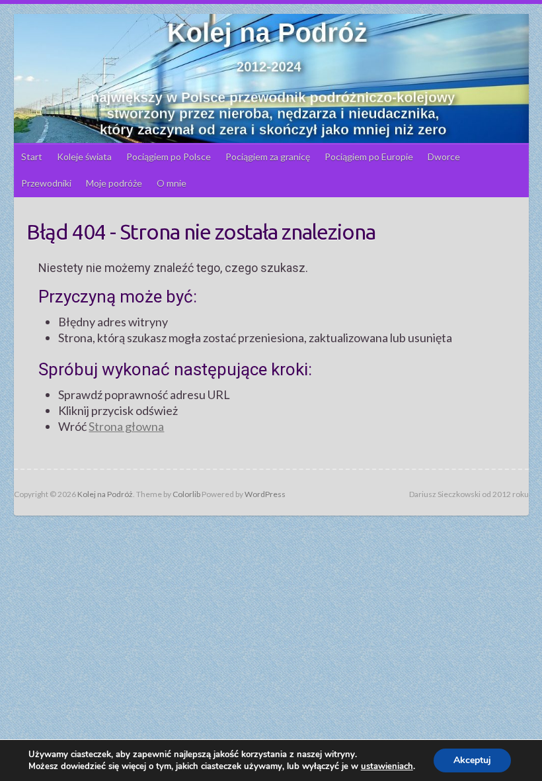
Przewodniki (46, 183)
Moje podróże (114, 183)
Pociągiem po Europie (369, 156)
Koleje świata (84, 156)
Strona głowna (126, 426)
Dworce (444, 156)
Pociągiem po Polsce (168, 156)
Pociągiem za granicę (267, 156)
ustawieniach (387, 766)
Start (31, 156)
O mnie (171, 183)
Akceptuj (472, 760)
